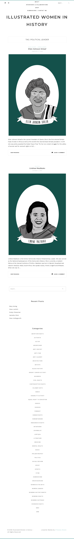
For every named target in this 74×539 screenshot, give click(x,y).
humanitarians (37, 419)
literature (38, 438)
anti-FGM (37, 353)
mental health (37, 446)
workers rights (38, 504)
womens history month (37, 492)
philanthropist (37, 453)
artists (37, 364)
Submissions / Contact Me (37, 10)
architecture (38, 361)
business (37, 376)
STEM (37, 473)
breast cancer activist (37, 372)
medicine (37, 442)
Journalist (38, 430)
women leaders (37, 488)
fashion (37, 407)
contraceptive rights (38, 384)
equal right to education (37, 399)
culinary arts (37, 388)
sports (37, 469)
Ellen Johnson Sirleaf (37, 49)
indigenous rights (37, 422)
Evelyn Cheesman (15, 312)
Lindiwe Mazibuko (37, 168)
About (37, 2)
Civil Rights (37, 380)
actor (37, 341)
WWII (37, 508)
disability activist (37, 395)
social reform (37, 461)
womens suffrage (37, 500)
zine (37, 511)
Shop (37, 7)
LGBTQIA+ (37, 434)
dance (37, 392)
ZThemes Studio (60, 530)
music (37, 450)
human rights (38, 415)
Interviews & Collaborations (37, 4)
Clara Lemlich (13, 309)
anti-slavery (37, 357)
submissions (37, 477)
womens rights (37, 496)
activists (37, 337)
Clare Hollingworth (15, 318)
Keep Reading (15, 152)
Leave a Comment (59, 152)
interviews (38, 426)
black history (37, 368)
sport (37, 465)
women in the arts (37, 484)
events (37, 403)
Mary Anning (13, 306)
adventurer (37, 345)
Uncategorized (37, 480)
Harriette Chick (14, 315)
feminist (37, 411)
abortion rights (38, 333)
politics (37, 166)
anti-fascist (37, 349)
